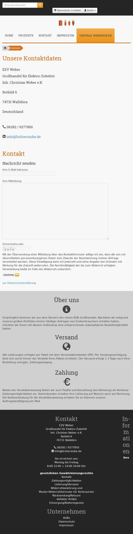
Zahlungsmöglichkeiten (66, 480)
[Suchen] (40, 5)
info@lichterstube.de (24, 136)
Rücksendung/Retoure (66, 495)
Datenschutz (67, 521)
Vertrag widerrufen (95, 35)
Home (9, 35)
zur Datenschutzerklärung (19, 282)
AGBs (66, 517)
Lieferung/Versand (66, 484)
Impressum (65, 35)
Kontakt (45, 35)
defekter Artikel (67, 499)
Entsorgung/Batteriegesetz (66, 502)
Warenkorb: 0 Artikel (68, 10)
